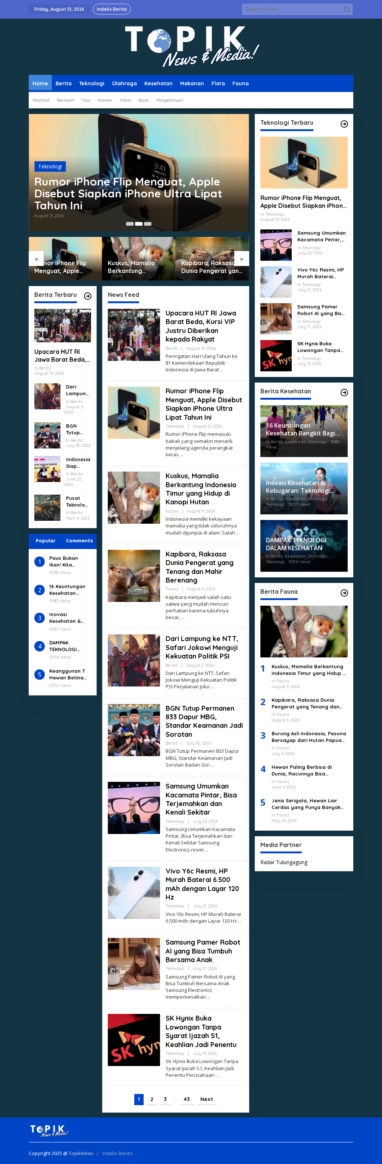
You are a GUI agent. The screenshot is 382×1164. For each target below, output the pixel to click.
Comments (79, 540)
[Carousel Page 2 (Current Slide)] (139, 224)
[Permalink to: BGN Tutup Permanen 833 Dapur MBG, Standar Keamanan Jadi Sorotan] (47, 434)
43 (187, 1099)
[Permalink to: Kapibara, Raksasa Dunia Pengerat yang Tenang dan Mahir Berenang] (134, 574)
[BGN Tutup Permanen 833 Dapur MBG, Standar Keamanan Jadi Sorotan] (212, 765)
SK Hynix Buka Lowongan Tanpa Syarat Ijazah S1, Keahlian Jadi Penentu (201, 1031)
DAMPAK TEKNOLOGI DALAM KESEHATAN (63, 646)
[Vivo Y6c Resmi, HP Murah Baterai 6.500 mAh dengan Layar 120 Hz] (239, 921)
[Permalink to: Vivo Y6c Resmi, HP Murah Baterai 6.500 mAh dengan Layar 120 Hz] (134, 892)
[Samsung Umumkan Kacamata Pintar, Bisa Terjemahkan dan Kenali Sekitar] (206, 850)
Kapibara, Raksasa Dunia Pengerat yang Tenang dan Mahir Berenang (212, 267)
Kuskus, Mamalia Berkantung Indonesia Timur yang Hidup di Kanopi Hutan (139, 267)
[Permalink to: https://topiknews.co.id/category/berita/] (87, 296)
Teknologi (50, 166)
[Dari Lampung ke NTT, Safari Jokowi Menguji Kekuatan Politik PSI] (212, 687)
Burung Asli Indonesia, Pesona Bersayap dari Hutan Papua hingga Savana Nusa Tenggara (309, 736)
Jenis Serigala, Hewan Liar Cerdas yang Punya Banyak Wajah (306, 804)
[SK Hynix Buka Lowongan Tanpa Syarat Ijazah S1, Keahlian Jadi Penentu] (217, 1075)
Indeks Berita (117, 1153)
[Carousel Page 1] (130, 224)
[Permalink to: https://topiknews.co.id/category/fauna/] (344, 593)
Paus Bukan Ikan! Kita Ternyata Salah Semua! (68, 561)
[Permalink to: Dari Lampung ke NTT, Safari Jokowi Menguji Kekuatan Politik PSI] (47, 395)
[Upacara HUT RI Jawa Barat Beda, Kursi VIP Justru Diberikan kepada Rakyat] (221, 370)
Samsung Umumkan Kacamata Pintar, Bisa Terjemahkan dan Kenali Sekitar (201, 799)
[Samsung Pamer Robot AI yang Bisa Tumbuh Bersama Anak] (208, 997)
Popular (46, 540)
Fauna (172, 511)
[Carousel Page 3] (147, 224)
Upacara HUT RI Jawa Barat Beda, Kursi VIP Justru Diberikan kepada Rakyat (60, 356)
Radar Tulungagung (283, 862)
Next (206, 1099)
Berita (172, 348)
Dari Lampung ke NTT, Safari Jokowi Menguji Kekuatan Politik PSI (78, 390)
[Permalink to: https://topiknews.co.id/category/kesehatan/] (344, 392)
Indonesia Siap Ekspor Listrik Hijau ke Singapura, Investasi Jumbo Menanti (78, 462)
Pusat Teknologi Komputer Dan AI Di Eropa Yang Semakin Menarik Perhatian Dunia (78, 501)
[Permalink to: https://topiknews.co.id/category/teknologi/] (344, 124)
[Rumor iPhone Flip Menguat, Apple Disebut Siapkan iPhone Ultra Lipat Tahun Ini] (181, 454)
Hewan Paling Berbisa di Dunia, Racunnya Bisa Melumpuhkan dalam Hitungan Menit (310, 770)
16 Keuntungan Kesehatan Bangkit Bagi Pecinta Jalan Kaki (67, 589)
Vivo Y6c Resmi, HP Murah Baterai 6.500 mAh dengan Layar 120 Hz (202, 884)
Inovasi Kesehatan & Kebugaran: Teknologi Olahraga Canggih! (65, 617)
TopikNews (81, 1153)
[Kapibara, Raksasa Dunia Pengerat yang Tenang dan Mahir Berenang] (183, 617)
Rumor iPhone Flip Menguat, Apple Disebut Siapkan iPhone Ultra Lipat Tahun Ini (128, 193)
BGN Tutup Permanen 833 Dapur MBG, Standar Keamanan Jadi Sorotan (78, 429)
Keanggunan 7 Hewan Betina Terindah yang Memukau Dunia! (69, 674)
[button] (347, 9)
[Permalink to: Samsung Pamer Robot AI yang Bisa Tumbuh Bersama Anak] (134, 963)
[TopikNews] (191, 46)
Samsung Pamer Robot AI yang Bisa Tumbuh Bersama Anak (203, 951)
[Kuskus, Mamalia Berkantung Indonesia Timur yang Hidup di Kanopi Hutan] (237, 533)
